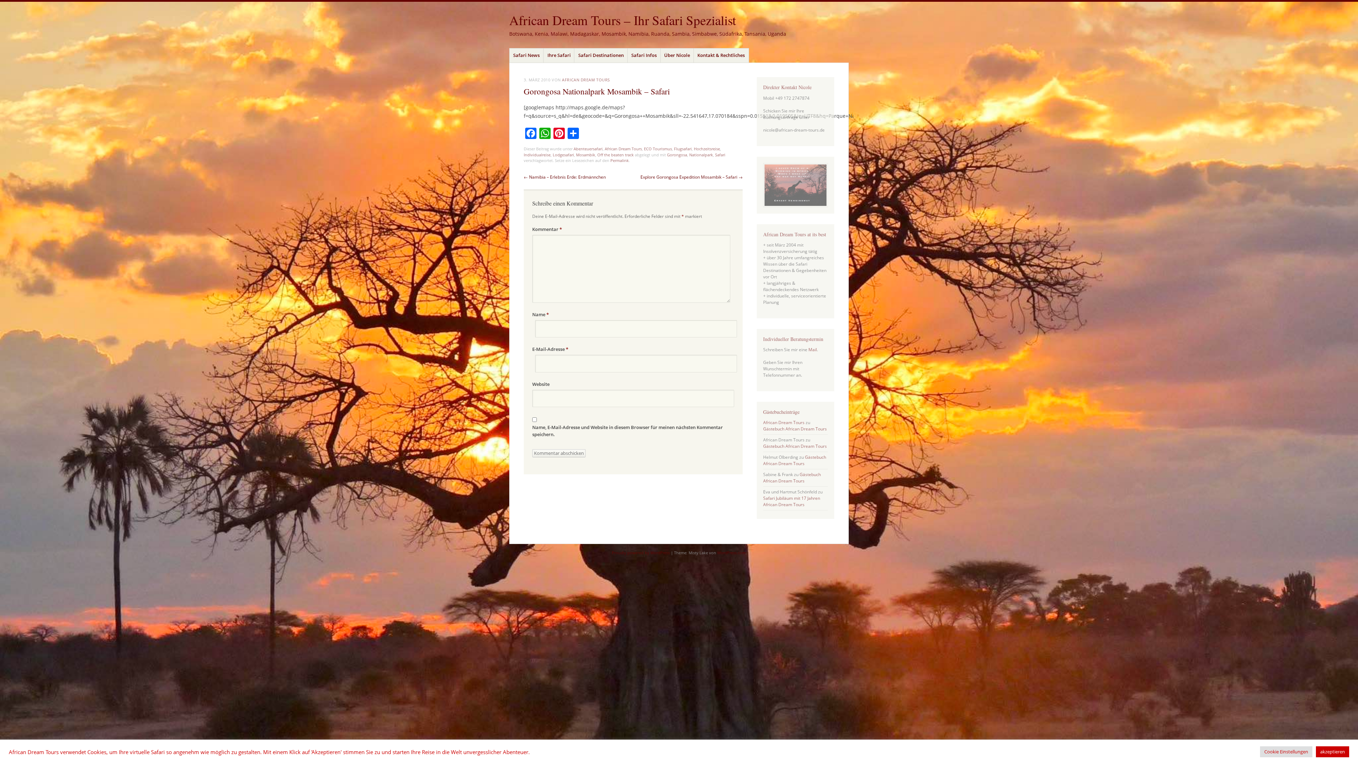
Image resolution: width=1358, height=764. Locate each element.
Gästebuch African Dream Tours (795, 429)
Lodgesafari (563, 154)
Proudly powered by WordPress (641, 552)
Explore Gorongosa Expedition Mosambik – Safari (691, 177)
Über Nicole (677, 55)
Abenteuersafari (588, 148)
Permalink (619, 160)
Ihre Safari (559, 55)
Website (541, 384)
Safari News (526, 55)
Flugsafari (683, 148)
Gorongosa (677, 154)
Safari (720, 154)
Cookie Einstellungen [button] (1286, 751)
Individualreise (537, 154)
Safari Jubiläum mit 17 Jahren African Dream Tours (791, 501)
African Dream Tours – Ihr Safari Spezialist (622, 20)
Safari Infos (644, 55)
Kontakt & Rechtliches (721, 55)
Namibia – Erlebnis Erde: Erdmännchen (565, 177)
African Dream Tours (586, 79)
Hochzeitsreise (707, 148)
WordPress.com (731, 552)
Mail (812, 350)
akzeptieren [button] (1332, 751)
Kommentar (547, 229)
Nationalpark (701, 154)
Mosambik (585, 154)
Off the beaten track (615, 154)
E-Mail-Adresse (550, 349)
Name (540, 314)
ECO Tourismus (658, 148)
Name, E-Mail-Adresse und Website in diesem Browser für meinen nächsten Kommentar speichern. (627, 431)
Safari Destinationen (601, 55)
